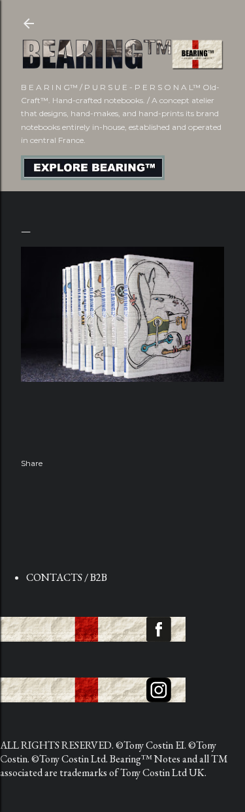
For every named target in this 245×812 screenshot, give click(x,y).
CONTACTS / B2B (66, 577)
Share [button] (31, 463)
